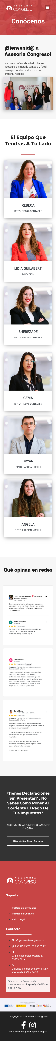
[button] (47, 7)
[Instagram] (32, 1025)
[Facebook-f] (23, 1025)
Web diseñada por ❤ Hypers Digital (28, 1031)
